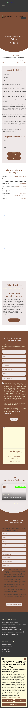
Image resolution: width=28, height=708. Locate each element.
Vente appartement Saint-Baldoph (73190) (14, 625)
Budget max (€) (7, 557)
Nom (4, 356)
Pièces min (6, 565)
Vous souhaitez (6, 373)
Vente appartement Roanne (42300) (12, 629)
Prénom (5, 352)
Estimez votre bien (7, 644)
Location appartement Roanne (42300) (13, 632)
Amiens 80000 (15, 56)
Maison (8, 56)
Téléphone (6, 365)
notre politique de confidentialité (11, 697)
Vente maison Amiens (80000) (10, 634)
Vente (3, 56)
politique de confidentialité (12, 412)
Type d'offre (5, 544)
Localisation (5, 552)
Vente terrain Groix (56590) (9, 627)
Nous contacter (6, 651)
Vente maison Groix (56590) (10, 622)
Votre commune (7, 369)
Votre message (7, 378)
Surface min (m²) (8, 561)
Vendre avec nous (7, 647)
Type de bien (5, 548)
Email (4, 360)
